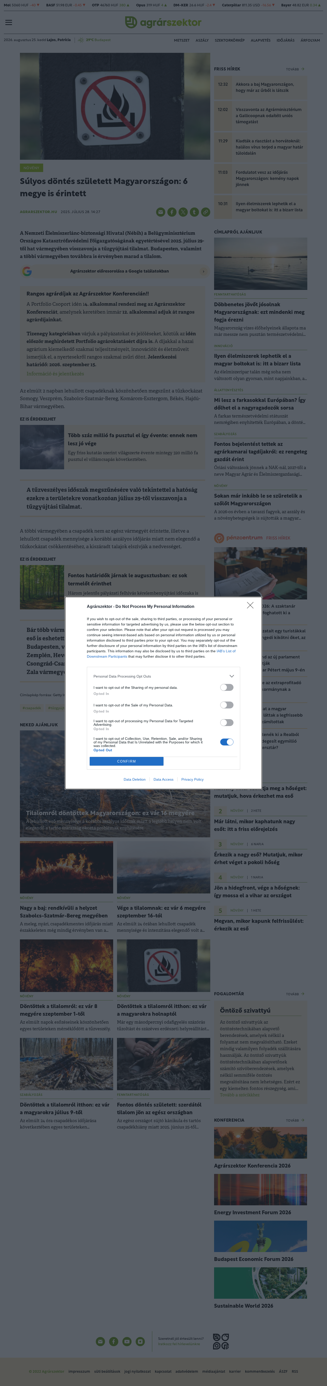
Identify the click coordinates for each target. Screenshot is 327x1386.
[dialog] (163, 693)
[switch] (226, 687)
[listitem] (163, 676)
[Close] (252, 607)
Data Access (163, 779)
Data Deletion (135, 779)
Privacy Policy (192, 779)
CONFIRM (126, 761)
